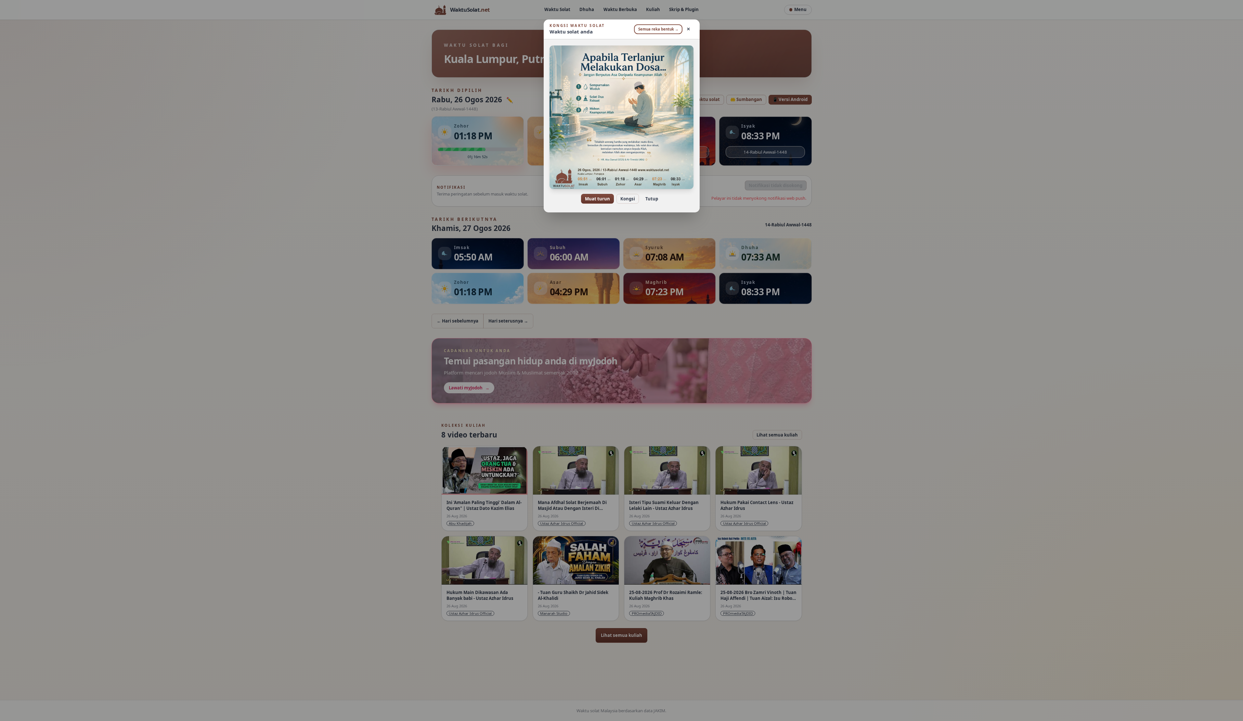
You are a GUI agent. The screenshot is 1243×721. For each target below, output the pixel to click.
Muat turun (597, 199)
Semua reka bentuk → (658, 29)
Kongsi (627, 199)
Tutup (651, 199)
